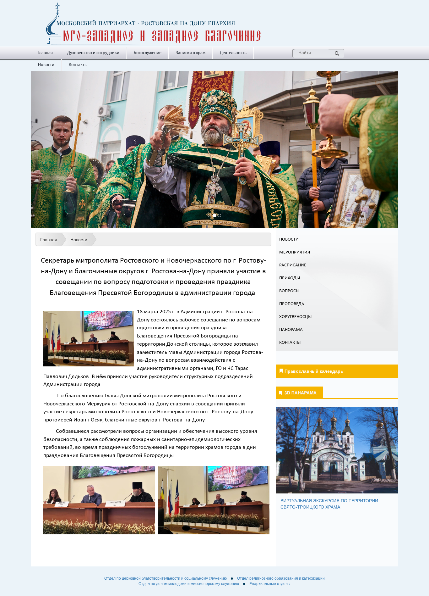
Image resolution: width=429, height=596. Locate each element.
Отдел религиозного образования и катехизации (281, 578)
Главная (45, 53)
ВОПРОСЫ (289, 291)
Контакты (78, 65)
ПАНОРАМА (291, 329)
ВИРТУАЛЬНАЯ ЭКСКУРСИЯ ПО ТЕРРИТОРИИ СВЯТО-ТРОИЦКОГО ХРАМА (329, 503)
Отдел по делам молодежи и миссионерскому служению (188, 584)
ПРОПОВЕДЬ (291, 304)
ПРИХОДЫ (289, 278)
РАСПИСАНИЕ (292, 265)
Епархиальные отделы (270, 584)
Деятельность (233, 53)
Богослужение (147, 53)
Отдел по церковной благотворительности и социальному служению (165, 578)
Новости (46, 65)
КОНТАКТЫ (290, 342)
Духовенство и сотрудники (93, 53)
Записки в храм (190, 53)
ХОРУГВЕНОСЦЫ (295, 317)
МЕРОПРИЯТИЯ (294, 252)
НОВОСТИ (289, 239)
